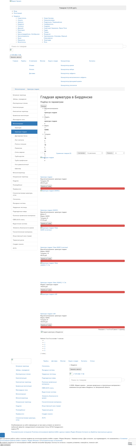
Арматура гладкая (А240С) (49, 210)
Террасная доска (18, 240)
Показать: (110, 153)
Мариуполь (21, 40)
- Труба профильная (20, 160)
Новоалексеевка (49, 20)
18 (45, 145)
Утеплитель (16, 199)
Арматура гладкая (33, 89)
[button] (2, 435)
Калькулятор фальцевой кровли (71, 81)
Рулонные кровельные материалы (24, 215)
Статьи (92, 361)
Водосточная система (20, 224)
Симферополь (48, 24)
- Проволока (17, 148)
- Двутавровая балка (20, 136)
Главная (15, 61)
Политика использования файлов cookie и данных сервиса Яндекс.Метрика (56, 432)
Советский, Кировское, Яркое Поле (55, 28)
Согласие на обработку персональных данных (97, 432)
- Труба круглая (18, 156)
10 (45, 138)
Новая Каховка (49, 18)
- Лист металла (18, 140)
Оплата (31, 69)
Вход (15, 11)
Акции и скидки (53, 61)
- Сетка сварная (18, 152)
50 (45, 151)
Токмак (46, 32)
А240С (46, 130)
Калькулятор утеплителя (69, 85)
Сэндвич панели (18, 244)
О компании (33, 61)
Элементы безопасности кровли (23, 228)
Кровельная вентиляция (21, 115)
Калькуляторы (65, 61)
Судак (46, 30)
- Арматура (17, 128)
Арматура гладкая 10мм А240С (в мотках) (54, 247)
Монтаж (42, 61)
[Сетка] (44, 152)
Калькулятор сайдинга (68, 73)
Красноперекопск (23, 36)
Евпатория (21, 30)
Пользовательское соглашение (21, 432)
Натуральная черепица (20, 177)
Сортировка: (81, 153)
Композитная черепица (20, 111)
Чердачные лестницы (20, 207)
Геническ (21, 26)
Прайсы (23, 61)
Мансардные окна (19, 119)
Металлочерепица (19, 173)
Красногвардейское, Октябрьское (29, 34)
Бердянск (17, 16)
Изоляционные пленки (20, 103)
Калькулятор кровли (67, 65)
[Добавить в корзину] (82, 188)
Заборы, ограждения (19, 99)
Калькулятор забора (67, 69)
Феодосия (47, 34)
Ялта (45, 42)
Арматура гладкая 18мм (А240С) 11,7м (53, 282)
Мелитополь (22, 42)
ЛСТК (14, 248)
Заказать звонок (16, 57)
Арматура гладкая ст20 (48, 314)
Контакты (92, 61)
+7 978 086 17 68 (15, 55)
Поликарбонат (17, 185)
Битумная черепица (19, 95)
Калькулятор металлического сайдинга (73, 77)
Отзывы (31, 65)
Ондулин (16, 181)
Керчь (20, 32)
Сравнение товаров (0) (63, 153)
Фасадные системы (19, 203)
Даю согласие (5, 445)
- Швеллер (17, 168)
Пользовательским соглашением (51, 440)
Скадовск (47, 26)
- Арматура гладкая (20, 132)
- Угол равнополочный (21, 164)
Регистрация (18, 13)
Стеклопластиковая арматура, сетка (23, 194)
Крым (19, 38)
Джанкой (20, 28)
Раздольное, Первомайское (53, 22)
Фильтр (43, 106)
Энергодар (47, 40)
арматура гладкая (50, 112)
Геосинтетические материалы (22, 232)
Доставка (32, 73)
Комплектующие (18, 107)
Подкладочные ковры (20, 211)
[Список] (41, 152)
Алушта (20, 20)
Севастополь (22, 18)
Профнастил (17, 189)
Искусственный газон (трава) (22, 236)
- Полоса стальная (19, 144)
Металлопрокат (20, 89)
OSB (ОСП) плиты (19, 220)
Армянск (20, 22)
